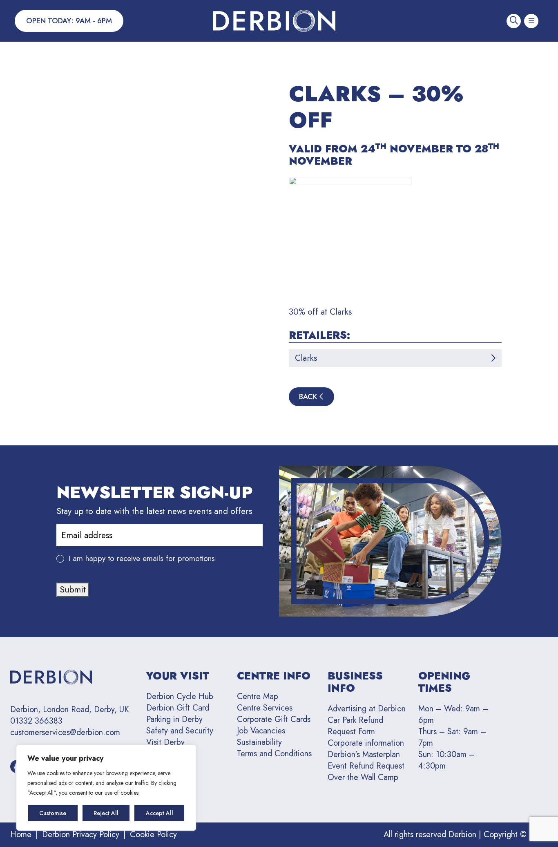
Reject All (106, 813)
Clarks (306, 358)
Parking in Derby (174, 719)
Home (20, 834)
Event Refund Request (366, 766)
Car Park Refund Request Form (355, 725)
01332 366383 (36, 721)
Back (309, 396)
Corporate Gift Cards (273, 719)
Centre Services (264, 708)
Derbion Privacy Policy (80, 834)
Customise (52, 813)
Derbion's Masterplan (364, 754)
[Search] (514, 21)
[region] (106, 788)
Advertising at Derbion (367, 709)
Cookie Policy (153, 834)
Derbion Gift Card (177, 708)
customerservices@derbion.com (65, 732)
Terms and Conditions (274, 754)
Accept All (159, 813)
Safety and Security (179, 731)
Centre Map (257, 696)
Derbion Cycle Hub (179, 696)
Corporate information (366, 743)
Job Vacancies (261, 731)
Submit (73, 589)
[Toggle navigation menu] (531, 21)
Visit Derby (165, 742)
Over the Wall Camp (363, 777)
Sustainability (259, 742)
